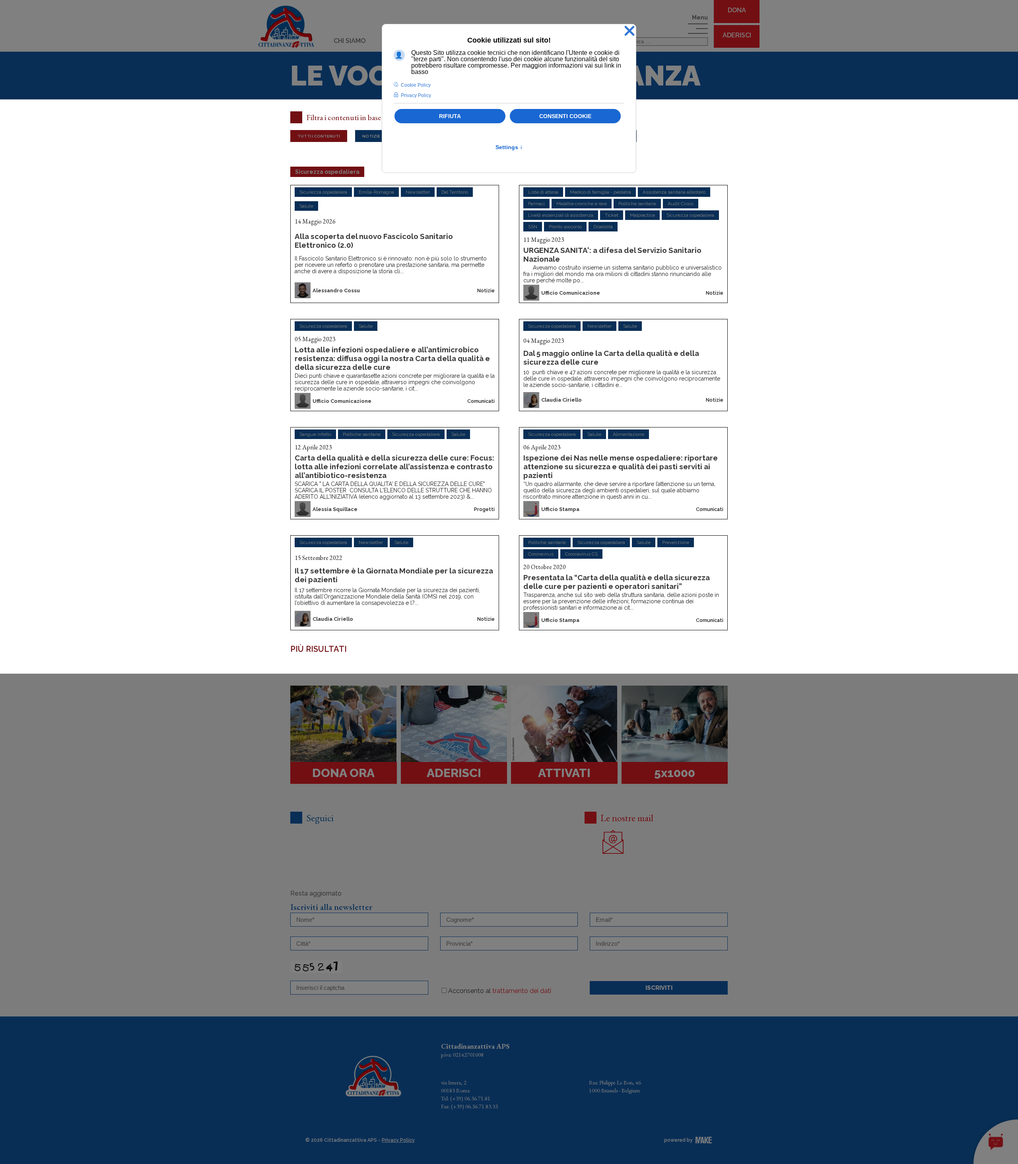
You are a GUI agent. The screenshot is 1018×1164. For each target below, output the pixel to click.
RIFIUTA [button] (450, 116)
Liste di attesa (543, 192)
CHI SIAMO (349, 41)
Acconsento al (499, 991)
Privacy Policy (398, 1140)
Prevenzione (675, 542)
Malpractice (642, 215)
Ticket (611, 215)
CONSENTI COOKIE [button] (565, 116)
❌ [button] (629, 31)
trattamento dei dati (521, 991)
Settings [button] (509, 147)
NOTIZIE (371, 136)
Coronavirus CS (581, 554)
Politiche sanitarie (637, 203)
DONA (737, 10)
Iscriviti (658, 987)
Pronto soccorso (565, 226)
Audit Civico (681, 203)
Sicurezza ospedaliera (323, 192)
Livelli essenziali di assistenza (560, 215)
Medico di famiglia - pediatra (600, 192)
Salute (306, 206)
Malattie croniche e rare (581, 203)
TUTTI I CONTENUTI (318, 136)
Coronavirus (541, 554)
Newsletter (418, 192)
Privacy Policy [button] (416, 95)
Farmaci (536, 203)
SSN (532, 226)
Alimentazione (628, 434)
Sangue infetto (315, 434)
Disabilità (603, 226)
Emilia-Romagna (376, 192)
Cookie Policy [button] (416, 85)
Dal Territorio (454, 192)
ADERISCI (737, 35)
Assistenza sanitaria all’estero (674, 192)
